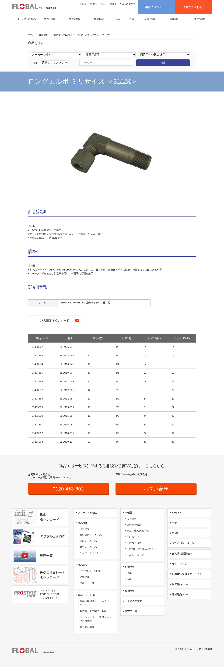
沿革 (129, 572)
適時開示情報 (134, 524)
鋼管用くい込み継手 (63, 34)
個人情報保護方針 (182, 553)
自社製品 (84, 528)
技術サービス (87, 583)
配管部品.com (180, 584)
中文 (103, 4)
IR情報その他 (134, 542)
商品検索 (74, 19)
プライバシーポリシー (184, 543)
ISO (129, 578)
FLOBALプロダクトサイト (187, 574)
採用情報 (199, 19)
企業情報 (149, 19)
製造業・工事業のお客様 (93, 611)
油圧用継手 (44, 34)
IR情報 (174, 19)
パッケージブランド (91, 552)
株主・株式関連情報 (138, 530)
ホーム (31, 34)
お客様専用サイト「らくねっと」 (95, 603)
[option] (112, 151)
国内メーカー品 (88, 541)
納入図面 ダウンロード (54, 320)
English (93, 4)
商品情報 (49, 19)
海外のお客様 (87, 627)
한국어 (113, 4)
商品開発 (99, 19)
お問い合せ (155, 489)
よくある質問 (128, 3)
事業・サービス (124, 19)
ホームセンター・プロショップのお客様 (95, 619)
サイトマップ (179, 563)
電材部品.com (180, 594)
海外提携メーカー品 (91, 534)
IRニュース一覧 (135, 554)
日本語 (82, 4)
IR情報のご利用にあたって (141, 548)
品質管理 (84, 577)
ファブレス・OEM (90, 571)
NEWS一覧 (131, 611)
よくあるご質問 (133, 601)
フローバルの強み (24, 19)
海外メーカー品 (88, 547)
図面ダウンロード (156, 7)
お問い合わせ (193, 7)
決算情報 (131, 518)
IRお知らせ (133, 536)
